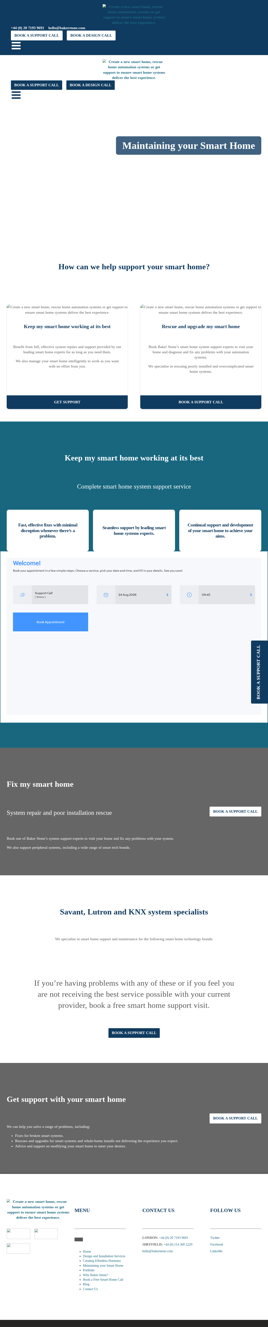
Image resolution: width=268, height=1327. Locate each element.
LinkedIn (216, 1251)
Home (87, 1251)
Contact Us (90, 1289)
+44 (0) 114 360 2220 (178, 1244)
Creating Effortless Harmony (102, 1261)
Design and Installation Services (104, 1256)
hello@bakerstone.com (66, 28)
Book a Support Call (36, 35)
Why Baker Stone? (95, 1275)
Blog (86, 1284)
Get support (67, 402)
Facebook (216, 1244)
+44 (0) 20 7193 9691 (27, 28)
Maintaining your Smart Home (103, 1265)
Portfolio (88, 1270)
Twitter (215, 1237)
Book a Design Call (91, 35)
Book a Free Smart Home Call (103, 1279)
